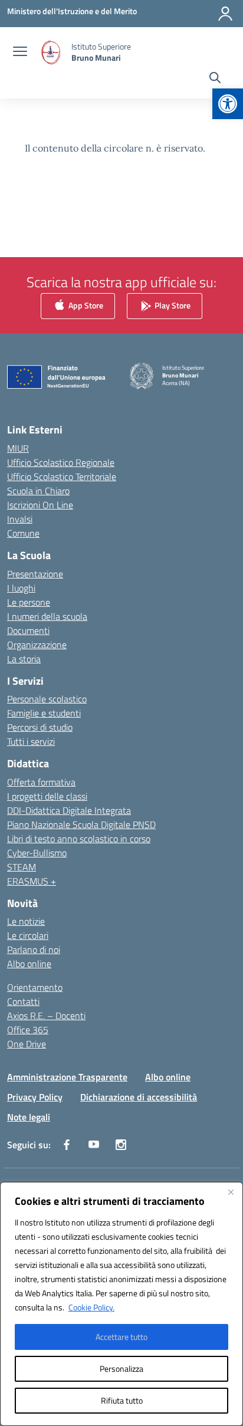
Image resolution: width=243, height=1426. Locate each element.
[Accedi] (225, 13)
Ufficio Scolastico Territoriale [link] (61, 476)
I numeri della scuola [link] (47, 616)
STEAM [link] (21, 867)
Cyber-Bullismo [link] (37, 853)
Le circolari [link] (27, 935)
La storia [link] (24, 659)
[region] (121, 1304)
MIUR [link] (18, 448)
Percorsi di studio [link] (40, 727)
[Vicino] (231, 1192)
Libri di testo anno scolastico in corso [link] (78, 839)
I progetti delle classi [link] (47, 796)
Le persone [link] (28, 602)
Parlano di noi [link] (33, 949)
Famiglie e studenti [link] (44, 713)
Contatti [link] (23, 1001)
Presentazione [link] (35, 574)
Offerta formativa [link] (41, 782)
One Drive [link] (26, 1044)
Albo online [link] (29, 964)
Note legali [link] (28, 1117)
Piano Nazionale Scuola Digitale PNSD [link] (81, 824)
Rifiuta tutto (122, 1400)
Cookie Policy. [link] (91, 1307)
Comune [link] (23, 533)
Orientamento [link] (35, 987)
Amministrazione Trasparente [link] (67, 1077)
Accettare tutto (121, 1336)
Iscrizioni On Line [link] (40, 505)
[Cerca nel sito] (215, 79)
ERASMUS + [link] (31, 881)
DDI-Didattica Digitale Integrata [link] (69, 810)
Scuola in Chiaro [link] (38, 491)
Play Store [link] (172, 305)
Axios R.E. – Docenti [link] (46, 1015)
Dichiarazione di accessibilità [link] (138, 1097)
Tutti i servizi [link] (31, 741)
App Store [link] (85, 305)
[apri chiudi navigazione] (20, 52)
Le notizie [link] (26, 921)
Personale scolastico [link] (47, 699)
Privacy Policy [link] (35, 1097)
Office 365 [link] (27, 1030)
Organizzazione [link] (37, 645)
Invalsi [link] (19, 519)
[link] (227, 103)
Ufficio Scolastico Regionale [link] (60, 462)
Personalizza (121, 1368)
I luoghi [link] (21, 588)
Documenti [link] (28, 630)
